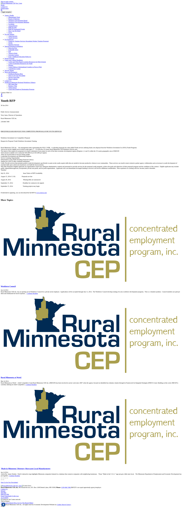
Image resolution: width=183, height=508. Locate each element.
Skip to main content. (7, 1)
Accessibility (4, 498)
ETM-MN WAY (13, 50)
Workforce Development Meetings (18, 22)
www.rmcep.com (41, 193)
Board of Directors (14, 19)
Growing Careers (13, 55)
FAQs (10, 32)
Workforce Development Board (17, 20)
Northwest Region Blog (15, 74)
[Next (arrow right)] (3, 479)
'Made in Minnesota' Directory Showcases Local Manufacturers (25, 469)
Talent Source (12, 87)
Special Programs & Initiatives (14, 46)
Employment (4, 8)
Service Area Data (13, 77)
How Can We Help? (14, 31)
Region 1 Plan (12, 86)
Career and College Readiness (14, 60)
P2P (9, 51)
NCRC (10, 43)
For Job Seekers (9, 34)
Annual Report (12, 26)
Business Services (13, 44)
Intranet (3, 491)
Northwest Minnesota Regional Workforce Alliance (20, 82)
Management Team (14, 17)
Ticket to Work (12, 53)
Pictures (10, 65)
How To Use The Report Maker (23, 503)
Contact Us (4, 7)
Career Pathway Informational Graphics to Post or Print (25, 67)
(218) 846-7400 (66, 487)
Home (2, 5)
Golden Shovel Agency (64, 504)
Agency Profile (9, 15)
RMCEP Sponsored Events (16, 29)
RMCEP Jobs (12, 27)
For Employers (9, 39)
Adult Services (12, 36)
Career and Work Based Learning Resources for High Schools (27, 62)
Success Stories (9, 70)
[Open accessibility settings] (3, 504)
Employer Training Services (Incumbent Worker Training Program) (28, 41)
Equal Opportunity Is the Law (10, 496)
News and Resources (11, 72)
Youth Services (12, 38)
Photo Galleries (13, 79)
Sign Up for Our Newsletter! (9, 482)
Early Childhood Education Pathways (19, 57)
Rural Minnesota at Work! (11, 377)
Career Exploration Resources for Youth (20, 63)
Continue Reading (32, 293)
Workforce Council (8, 286)
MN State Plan (12, 84)
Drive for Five (12, 48)
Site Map (3, 492)
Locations (11, 24)
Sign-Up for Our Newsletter (16, 75)
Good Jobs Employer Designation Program (21, 89)
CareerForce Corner (14, 69)
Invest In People (9, 58)
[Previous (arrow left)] (1, 479)
